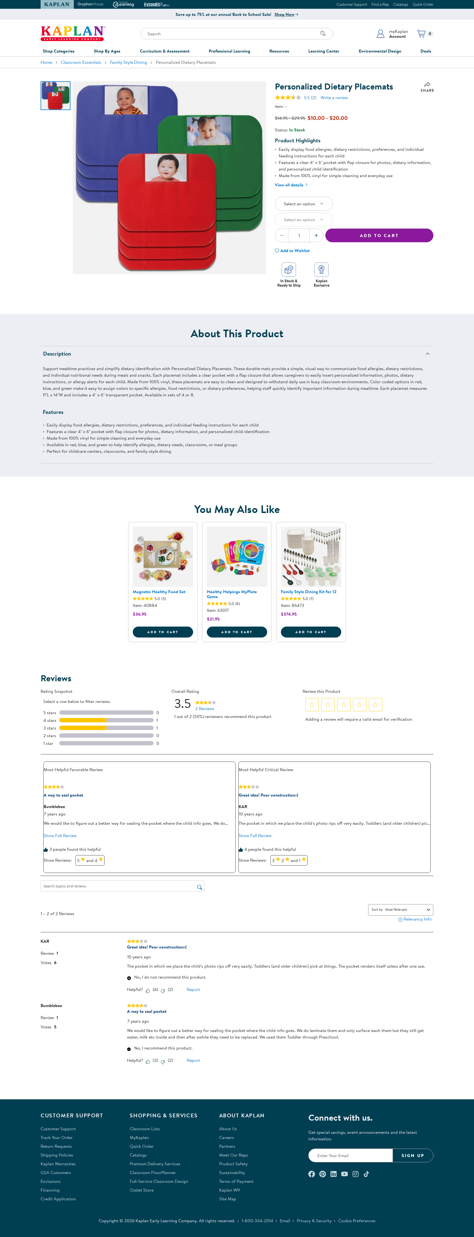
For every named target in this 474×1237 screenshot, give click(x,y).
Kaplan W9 (229, 1190)
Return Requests (56, 1146)
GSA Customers (56, 1172)
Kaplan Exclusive (321, 283)
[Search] (323, 33)
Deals (426, 51)
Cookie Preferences (357, 1221)
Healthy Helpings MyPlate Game (232, 594)
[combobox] (405, 909)
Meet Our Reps (233, 1155)
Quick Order (423, 4)
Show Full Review (60, 835)
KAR (243, 806)
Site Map (227, 1199)
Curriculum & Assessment (165, 51)
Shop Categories (59, 51)
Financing (50, 1190)
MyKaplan (139, 1137)
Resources (279, 51)
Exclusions (51, 1181)
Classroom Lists (145, 1129)
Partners (227, 1146)
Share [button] (427, 90)
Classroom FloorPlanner (153, 1172)
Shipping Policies (57, 1155)
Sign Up (413, 1155)
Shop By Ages (107, 51)
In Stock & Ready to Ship (289, 283)
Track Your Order (57, 1137)
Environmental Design (380, 51)
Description (57, 353)
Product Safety (233, 1164)
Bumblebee (54, 806)
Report (193, 989)
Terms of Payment (236, 1181)
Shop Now (284, 14)
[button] (392, 34)
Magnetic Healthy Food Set (159, 592)
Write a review (334, 97)
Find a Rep (380, 4)
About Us (228, 1129)
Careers (226, 1137)
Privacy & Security (314, 1221)
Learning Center (323, 51)
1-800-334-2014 (257, 1221)
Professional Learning (229, 51)
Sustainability (232, 1172)
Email (285, 1221)
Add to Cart (379, 235)
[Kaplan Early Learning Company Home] (73, 33)
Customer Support (352, 4)
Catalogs (400, 4)
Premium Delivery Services (155, 1164)
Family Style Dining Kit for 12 (309, 592)
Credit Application (58, 1199)
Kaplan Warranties (58, 1164)
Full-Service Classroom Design (159, 1181)
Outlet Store (142, 1190)
